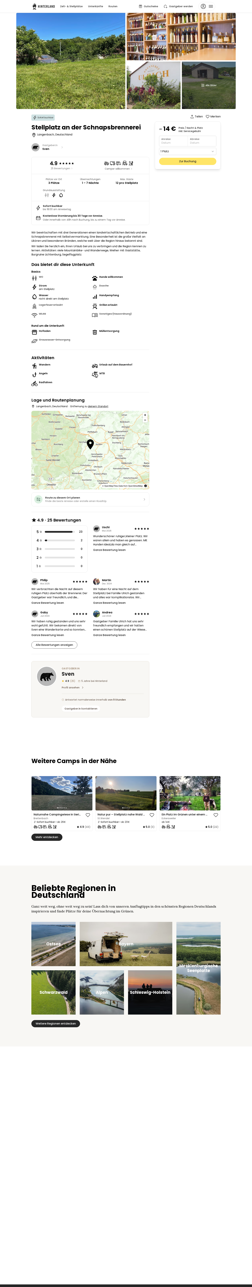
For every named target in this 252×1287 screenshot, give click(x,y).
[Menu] (206, 6)
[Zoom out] (145, 419)
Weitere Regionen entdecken (56, 1024)
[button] (90, 444)
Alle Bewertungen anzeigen (54, 645)
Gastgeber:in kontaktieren (80, 708)
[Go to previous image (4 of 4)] (99, 793)
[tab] (57, 807)
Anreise (166, 139)
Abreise (194, 139)
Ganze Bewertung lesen (109, 550)
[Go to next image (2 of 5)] (88, 793)
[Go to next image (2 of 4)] (152, 793)
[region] (62, 793)
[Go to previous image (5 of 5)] (35, 793)
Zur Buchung (187, 161)
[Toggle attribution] (145, 486)
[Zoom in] (145, 415)
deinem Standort (98, 406)
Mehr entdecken (47, 837)
